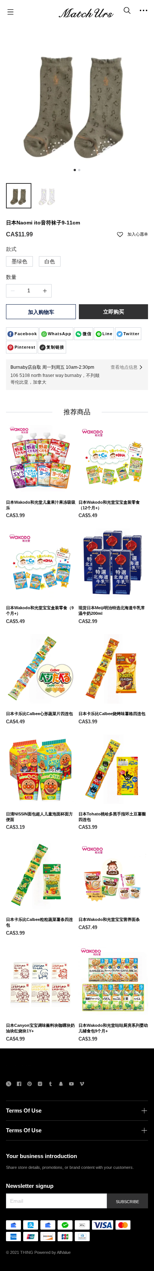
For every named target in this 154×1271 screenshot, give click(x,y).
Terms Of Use (23, 1110)
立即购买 (113, 312)
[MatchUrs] (86, 12)
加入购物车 (41, 312)
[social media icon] (8, 1085)
